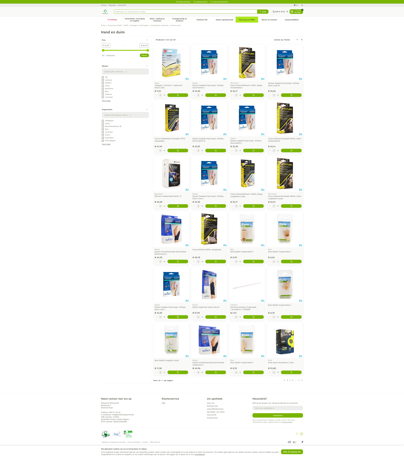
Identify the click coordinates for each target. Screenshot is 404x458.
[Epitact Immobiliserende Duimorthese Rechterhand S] (171, 229)
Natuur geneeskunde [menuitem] (226, 20)
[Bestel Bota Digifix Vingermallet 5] (253, 261)
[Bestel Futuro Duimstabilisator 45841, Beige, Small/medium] (253, 95)
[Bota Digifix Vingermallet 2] (285, 284)
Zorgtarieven (212, 418)
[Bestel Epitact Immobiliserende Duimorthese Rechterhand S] (177, 261)
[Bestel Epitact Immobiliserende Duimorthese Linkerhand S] (215, 372)
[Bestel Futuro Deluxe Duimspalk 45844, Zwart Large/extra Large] (291, 206)
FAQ (163, 403)
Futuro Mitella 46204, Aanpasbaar (207, 249)
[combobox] (185, 11)
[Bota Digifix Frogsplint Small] (171, 340)
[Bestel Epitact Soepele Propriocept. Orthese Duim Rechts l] (253, 150)
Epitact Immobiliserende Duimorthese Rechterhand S (170, 252)
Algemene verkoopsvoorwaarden (114, 442)
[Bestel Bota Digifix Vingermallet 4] (253, 372)
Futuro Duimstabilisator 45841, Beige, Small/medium (246, 86)
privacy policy (287, 422)
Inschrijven (277, 415)
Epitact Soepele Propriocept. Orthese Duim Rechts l (245, 141)
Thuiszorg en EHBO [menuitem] (248, 20)
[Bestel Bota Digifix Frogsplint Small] (177, 372)
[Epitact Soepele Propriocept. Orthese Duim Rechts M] (209, 118)
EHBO (126, 25)
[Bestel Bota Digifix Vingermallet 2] (291, 317)
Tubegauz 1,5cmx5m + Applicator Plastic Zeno (168, 86)
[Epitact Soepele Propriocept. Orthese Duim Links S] (209, 173)
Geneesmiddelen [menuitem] (294, 20)
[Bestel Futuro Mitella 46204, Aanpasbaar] (215, 261)
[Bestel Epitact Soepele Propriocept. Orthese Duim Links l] (177, 317)
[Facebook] (297, 434)
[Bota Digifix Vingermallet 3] (285, 229)
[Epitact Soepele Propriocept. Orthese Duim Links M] (285, 63)
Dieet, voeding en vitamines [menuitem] (159, 19)
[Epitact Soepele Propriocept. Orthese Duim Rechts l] (247, 118)
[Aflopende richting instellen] (301, 39)
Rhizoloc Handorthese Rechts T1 (168, 196)
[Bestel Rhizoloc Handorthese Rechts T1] (177, 206)
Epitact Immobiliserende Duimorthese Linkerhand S (208, 363)
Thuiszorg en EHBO (115, 25)
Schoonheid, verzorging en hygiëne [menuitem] (135, 19)
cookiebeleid (199, 454)
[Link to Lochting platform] (302, 442)
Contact (104, 5)
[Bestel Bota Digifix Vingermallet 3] (291, 261)
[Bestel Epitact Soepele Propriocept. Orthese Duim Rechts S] (215, 95)
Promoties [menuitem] (113, 19)
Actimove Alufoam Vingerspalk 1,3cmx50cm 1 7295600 (243, 308)
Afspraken (112, 5)
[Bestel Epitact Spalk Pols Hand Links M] (215, 317)
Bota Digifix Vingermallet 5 (241, 251)
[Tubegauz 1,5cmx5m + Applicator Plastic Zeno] (171, 63)
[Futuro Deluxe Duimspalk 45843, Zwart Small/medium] (285, 118)
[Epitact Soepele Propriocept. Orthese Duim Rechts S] (209, 63)
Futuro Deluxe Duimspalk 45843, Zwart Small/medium (284, 139)
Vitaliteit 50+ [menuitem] (204, 20)
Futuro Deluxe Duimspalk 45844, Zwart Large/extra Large (284, 197)
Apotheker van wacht (216, 412)
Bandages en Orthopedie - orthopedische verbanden (149, 25)
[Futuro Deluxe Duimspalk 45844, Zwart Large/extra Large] (285, 173)
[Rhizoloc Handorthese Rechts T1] (171, 173)
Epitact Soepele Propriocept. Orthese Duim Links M (283, 84)
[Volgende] (301, 380)
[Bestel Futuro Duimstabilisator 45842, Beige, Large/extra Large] (253, 206)
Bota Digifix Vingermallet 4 (241, 362)
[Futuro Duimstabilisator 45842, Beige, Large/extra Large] (247, 173)
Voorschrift (122, 5)
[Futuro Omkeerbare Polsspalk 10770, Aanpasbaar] (171, 118)
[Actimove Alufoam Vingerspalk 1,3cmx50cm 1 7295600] (247, 284)
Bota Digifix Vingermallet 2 (279, 305)
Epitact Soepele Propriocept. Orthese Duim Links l (170, 308)
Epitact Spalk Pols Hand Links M (206, 307)
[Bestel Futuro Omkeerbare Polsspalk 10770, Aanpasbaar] (177, 150)
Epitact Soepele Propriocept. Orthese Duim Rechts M (208, 139)
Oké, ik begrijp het (292, 451)
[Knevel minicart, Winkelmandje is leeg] (292, 12)
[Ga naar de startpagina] (105, 11)
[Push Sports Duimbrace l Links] (285, 340)
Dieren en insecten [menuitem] (271, 20)
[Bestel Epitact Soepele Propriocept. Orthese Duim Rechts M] (215, 150)
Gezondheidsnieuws (215, 409)
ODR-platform (155, 442)
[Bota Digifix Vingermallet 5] (247, 229)
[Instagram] (301, 434)
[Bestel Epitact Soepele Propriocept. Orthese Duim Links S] (215, 206)
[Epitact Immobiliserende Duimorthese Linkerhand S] (209, 340)
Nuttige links (212, 406)
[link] (284, 380)
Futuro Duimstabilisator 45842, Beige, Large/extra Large (246, 195)
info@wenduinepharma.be (123, 414)
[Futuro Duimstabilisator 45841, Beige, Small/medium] (247, 63)
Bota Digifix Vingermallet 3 (279, 251)
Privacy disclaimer (134, 442)
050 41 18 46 (114, 412)
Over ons (210, 403)
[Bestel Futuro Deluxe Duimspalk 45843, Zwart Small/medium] (291, 150)
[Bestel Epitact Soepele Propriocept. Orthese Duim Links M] (291, 95)
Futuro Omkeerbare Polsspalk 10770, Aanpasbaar (170, 139)
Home (103, 25)
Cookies (145, 442)
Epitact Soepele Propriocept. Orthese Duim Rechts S (208, 86)
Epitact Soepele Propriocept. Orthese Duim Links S (208, 197)
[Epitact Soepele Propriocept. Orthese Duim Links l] (171, 284)
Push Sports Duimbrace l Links (281, 362)
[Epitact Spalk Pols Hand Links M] (209, 284)
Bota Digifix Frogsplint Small (167, 360)
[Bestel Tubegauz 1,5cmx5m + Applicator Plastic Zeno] (177, 95)
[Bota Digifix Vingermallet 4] (247, 340)
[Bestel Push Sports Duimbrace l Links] (291, 372)
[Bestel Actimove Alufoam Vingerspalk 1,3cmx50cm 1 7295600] (253, 317)
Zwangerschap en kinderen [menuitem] (181, 19)
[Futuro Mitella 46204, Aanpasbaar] (209, 229)
